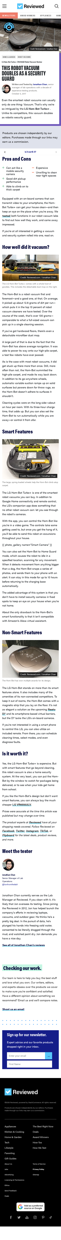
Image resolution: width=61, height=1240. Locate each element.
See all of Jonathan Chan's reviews (23, 945)
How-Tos (37, 1142)
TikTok (44, 831)
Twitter (20, 831)
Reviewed (35, 822)
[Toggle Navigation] (4, 6)
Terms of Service (39, 1163)
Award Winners (27, 15)
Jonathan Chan (40, 84)
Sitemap (36, 1174)
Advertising (9, 1174)
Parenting (10, 1153)
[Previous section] (5, 151)
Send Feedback (11, 1190)
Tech (7, 1142)
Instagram (32, 831)
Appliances (46, 15)
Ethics (7, 1185)
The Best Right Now (43, 1126)
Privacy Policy (38, 1169)
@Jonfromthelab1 (10, 884)
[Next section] (56, 151)
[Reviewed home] (30, 6)
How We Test (39, 1147)
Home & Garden (13, 1137)
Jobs (6, 1169)
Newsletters (8, 15)
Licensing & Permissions (14, 1180)
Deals (36, 1131)
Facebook (8, 831)
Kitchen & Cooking (14, 1131)
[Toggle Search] (56, 6)
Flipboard (8, 835)
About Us (8, 1163)
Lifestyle (9, 1147)
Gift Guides (10, 1158)
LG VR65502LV (21, 804)
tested (6, 216)
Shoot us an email (13, 1009)
